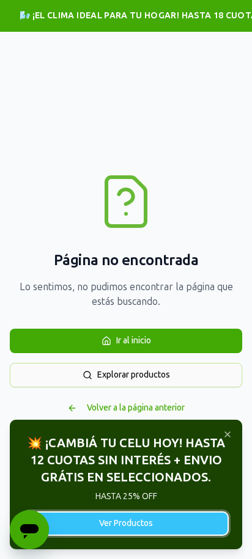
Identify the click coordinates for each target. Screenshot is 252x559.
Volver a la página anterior (136, 408)
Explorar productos (133, 375)
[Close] (227, 434)
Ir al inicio (133, 340)
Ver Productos (126, 523)
